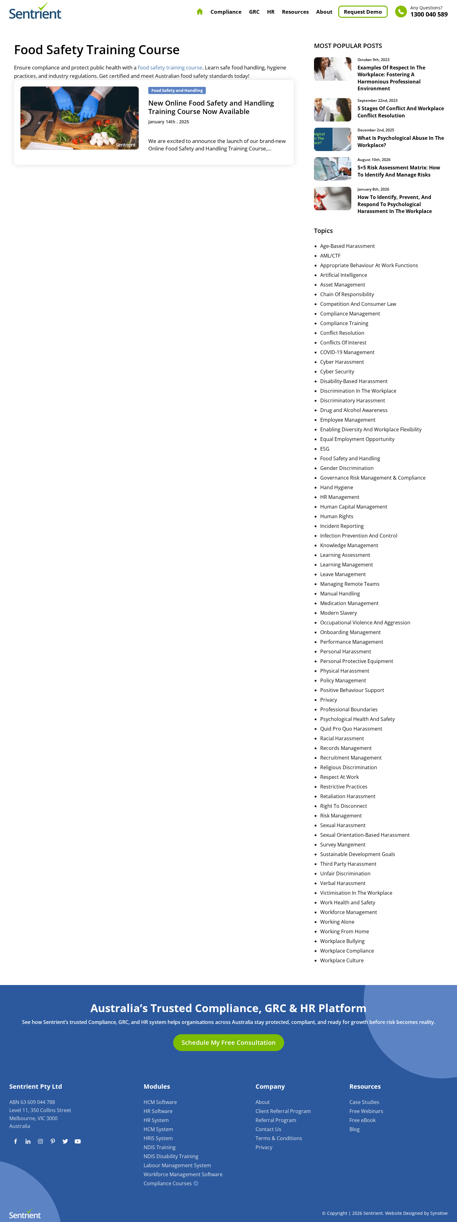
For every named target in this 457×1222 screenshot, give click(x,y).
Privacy (328, 699)
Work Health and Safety (347, 902)
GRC (254, 11)
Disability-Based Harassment (354, 381)
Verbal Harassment (343, 883)
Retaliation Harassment (348, 796)
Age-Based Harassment (347, 246)
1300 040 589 (429, 11)
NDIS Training (160, 1147)
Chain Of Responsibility (347, 294)
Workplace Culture (342, 960)
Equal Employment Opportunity (357, 439)
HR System (156, 1120)
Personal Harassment (345, 651)
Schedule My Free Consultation (229, 1042)
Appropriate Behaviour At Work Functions (369, 265)
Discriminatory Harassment (352, 400)
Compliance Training (344, 323)
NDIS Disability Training (171, 1156)
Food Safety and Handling (350, 458)
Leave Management (343, 574)
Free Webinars (366, 1111)
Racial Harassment (342, 738)
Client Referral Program (283, 1111)
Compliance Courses (168, 1183)
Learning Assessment (345, 555)
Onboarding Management (350, 632)
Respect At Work (339, 777)
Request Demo (363, 11)
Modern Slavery (338, 612)
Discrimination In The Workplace (358, 390)
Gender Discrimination (347, 468)
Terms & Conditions (279, 1138)
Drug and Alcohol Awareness (354, 410)
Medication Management (349, 603)
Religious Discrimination (348, 767)
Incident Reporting (342, 526)
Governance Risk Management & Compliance (373, 477)
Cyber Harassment (342, 361)
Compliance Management (350, 313)
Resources (295, 11)
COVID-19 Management (347, 352)
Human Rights (336, 516)
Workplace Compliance (347, 950)
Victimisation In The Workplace (356, 892)
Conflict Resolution (342, 332)
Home (200, 11)
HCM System (158, 1129)
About (324, 11)
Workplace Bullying (342, 941)
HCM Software (160, 1102)
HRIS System (158, 1138)
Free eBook (362, 1120)
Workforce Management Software (183, 1174)
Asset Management (342, 284)
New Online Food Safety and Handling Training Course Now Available (211, 107)
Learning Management (346, 564)
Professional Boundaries (349, 709)
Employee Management (348, 419)
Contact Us (268, 1129)
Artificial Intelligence (343, 275)
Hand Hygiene (336, 487)
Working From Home (344, 931)
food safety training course (170, 67)
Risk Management (341, 815)
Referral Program (276, 1120)
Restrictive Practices (343, 786)
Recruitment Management (351, 757)
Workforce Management (348, 912)
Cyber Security (337, 371)
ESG (325, 448)
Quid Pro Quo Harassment (351, 728)
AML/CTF (330, 255)
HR (271, 11)
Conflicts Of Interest (343, 342)
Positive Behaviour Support (352, 690)
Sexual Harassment (343, 825)
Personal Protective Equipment (356, 661)
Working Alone (337, 921)
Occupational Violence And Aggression (365, 622)
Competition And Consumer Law (358, 304)
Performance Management (351, 641)
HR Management (339, 497)
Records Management (346, 748)
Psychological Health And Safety (357, 719)
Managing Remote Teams (350, 583)
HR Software (158, 1111)
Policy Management (343, 680)
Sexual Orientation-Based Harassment (365, 834)
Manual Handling (340, 593)
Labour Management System (177, 1165)
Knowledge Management (349, 545)
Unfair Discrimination (345, 873)
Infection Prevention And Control (358, 535)
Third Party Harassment (348, 863)
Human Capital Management (353, 506)
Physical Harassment (344, 670)
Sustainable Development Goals (357, 854)
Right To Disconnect (343, 806)
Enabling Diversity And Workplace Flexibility (371, 429)
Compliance (226, 11)
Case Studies (364, 1102)
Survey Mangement (343, 844)
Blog (354, 1129)
